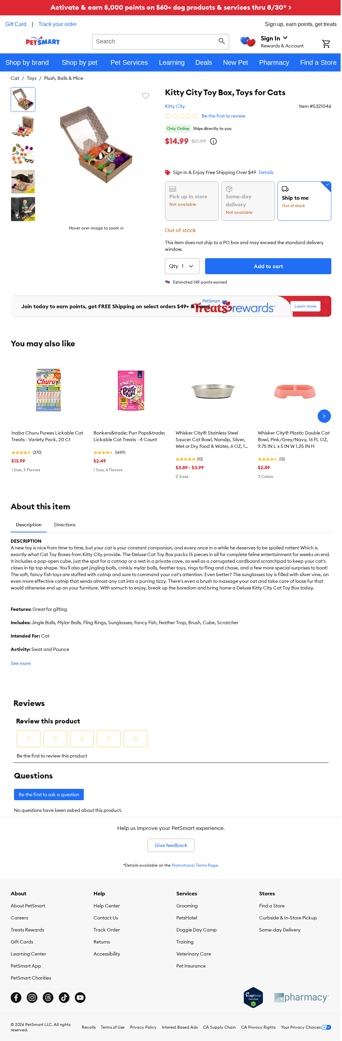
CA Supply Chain (219, 1027)
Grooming (187, 906)
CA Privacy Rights (258, 1027)
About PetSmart (28, 906)
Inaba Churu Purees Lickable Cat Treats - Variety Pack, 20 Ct (47, 436)
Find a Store (272, 906)
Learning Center (28, 954)
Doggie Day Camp (196, 930)
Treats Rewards (27, 930)
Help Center (107, 906)
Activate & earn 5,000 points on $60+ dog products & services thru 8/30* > (171, 7)
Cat (15, 78)
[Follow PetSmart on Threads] (48, 997)
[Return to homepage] (43, 40)
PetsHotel (186, 918)
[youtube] (80, 997)
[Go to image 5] (23, 209)
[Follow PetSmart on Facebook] (16, 997)
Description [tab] (28, 525)
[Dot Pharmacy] (301, 998)
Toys (31, 78)
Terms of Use (113, 1027)
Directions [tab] (64, 525)
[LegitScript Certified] (253, 997)
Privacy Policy (143, 1027)
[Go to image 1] (23, 99)
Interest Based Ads (180, 1027)
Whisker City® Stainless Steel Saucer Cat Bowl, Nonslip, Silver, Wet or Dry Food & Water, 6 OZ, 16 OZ (211, 440)
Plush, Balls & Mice (63, 78)
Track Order (107, 930)
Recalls (89, 1027)
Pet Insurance (191, 966)
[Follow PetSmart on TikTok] (64, 997)
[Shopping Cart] (332, 44)
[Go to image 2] (23, 127)
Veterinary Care (193, 954)
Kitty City (175, 106)
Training (185, 942)
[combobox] (160, 40)
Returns (102, 942)
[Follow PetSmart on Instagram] (32, 997)
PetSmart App (26, 966)
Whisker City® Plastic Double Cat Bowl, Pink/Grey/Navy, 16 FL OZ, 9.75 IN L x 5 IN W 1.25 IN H (294, 439)
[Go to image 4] (23, 181)
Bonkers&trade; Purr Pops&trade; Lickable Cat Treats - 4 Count (129, 436)
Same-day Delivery (280, 930)
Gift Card (15, 24)
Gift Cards (22, 942)
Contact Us (106, 918)
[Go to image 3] (23, 154)
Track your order (57, 24)
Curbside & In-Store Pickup (288, 918)
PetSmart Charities (31, 978)
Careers (19, 918)
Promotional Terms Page (195, 865)
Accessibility (107, 954)
